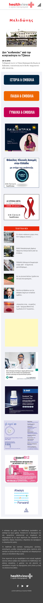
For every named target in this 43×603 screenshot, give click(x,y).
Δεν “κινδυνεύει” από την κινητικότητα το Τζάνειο (16, 54)
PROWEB (29, 591)
